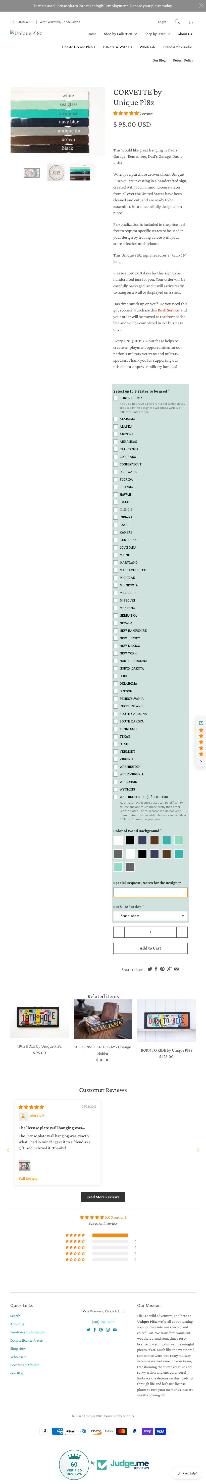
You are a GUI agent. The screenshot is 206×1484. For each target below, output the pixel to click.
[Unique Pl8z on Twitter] (88, 1330)
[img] (31, 1107)
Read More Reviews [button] (103, 1197)
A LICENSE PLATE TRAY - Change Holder (103, 1018)
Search (15, 1316)
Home (91, 34)
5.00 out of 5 (115, 1217)
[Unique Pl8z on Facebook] (95, 1330)
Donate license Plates (26, 1340)
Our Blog (159, 60)
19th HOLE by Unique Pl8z (39, 1018)
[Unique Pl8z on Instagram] (108, 1330)
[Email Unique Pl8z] (115, 1330)
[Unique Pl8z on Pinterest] (101, 1330)
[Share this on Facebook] (156, 969)
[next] (97, 121)
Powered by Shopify (119, 1416)
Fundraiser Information (27, 1332)
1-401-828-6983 (21, 22)
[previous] (18, 121)
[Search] (178, 22)
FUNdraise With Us (117, 47)
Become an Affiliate (24, 1365)
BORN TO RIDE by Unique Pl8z (166, 1020)
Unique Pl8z (93, 1416)
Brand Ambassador (177, 47)
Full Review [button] (28, 1178)
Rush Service (168, 310)
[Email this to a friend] (176, 969)
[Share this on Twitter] (150, 969)
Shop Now (18, 1348)
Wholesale (148, 47)
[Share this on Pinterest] (162, 969)
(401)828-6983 (103, 1322)
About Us (185, 34)
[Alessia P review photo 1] (25, 1165)
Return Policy (183, 60)
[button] (126, 113)
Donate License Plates (78, 47)
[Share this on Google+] (169, 969)
